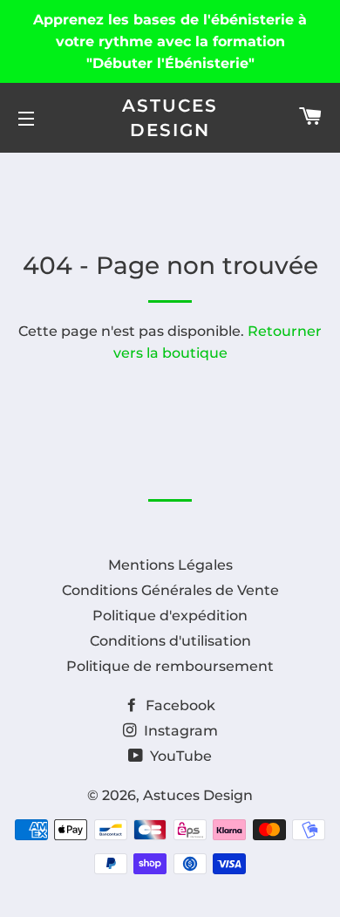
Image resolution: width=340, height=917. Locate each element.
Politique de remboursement (170, 666)
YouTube (179, 756)
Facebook (178, 705)
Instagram (179, 730)
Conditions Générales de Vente (170, 590)
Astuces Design (170, 117)
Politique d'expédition (170, 615)
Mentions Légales (170, 565)
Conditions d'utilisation (170, 641)
